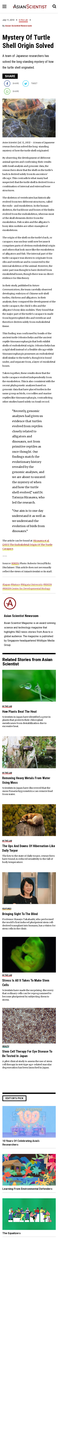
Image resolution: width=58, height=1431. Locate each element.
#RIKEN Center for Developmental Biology (26, 588)
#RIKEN (47, 584)
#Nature (15, 584)
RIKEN (15, 563)
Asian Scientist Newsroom (18, 26)
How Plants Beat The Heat (19, 711)
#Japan (6, 584)
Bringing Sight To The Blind (20, 914)
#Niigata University (31, 584)
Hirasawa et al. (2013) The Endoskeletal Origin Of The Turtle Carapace (27, 544)
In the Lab (23, 20)
